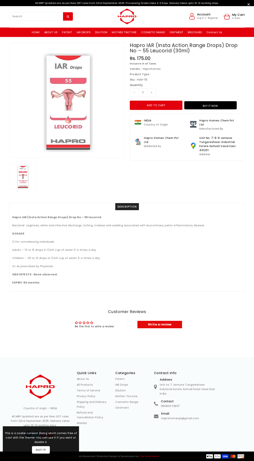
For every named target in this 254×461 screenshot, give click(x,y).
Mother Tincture (126, 396)
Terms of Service (88, 390)
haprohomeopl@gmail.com (180, 418)
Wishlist (82, 423)
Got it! (41, 450)
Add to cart (156, 105)
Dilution (120, 390)
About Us (83, 379)
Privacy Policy (86, 396)
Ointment (122, 408)
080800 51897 (170, 406)
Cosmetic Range (126, 402)
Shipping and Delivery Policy (92, 404)
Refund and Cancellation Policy (90, 415)
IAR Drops (121, 385)
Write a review (160, 324)
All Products (85, 385)
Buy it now (210, 106)
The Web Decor (149, 456)
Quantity (136, 85)
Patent (120, 379)
